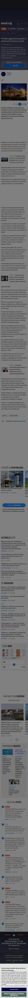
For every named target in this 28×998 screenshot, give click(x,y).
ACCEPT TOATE (14, 989)
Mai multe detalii (11, 984)
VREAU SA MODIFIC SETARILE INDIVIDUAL (14, 994)
